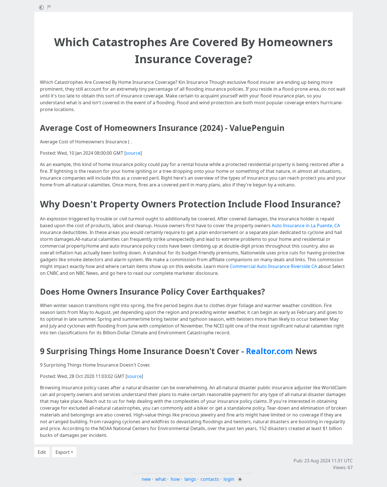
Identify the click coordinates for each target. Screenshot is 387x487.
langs (190, 479)
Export (63, 452)
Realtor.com (269, 351)
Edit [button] (42, 452)
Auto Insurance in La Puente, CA (306, 225)
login (229, 479)
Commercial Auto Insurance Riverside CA (273, 266)
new (146, 479)
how (175, 479)
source (133, 153)
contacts (210, 479)
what (160, 479)
